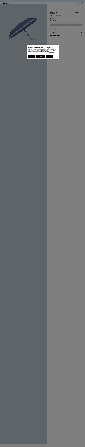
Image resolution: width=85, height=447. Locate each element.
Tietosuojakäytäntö (51, 52)
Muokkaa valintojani (49, 56)
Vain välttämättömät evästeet (40, 56)
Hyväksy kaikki (31, 56)
